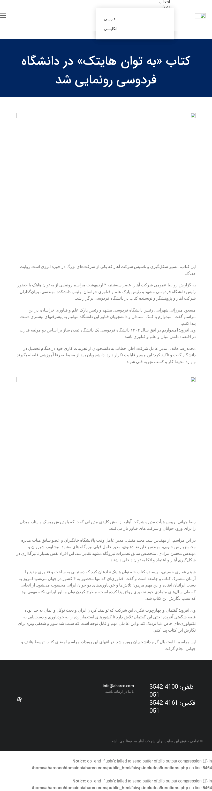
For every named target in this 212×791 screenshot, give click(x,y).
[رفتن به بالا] (5, 783)
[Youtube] (31, 699)
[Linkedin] (56, 699)
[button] (3, 15)
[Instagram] (44, 699)
